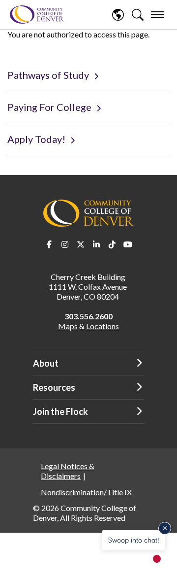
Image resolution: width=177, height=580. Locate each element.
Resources (54, 387)
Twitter (81, 244)
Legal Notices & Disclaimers (67, 470)
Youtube (128, 244)
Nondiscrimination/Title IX (86, 492)
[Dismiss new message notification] (164, 528)
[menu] (157, 15)
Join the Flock (60, 411)
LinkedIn (96, 244)
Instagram (65, 244)
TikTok (112, 244)
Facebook (49, 244)
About (46, 363)
